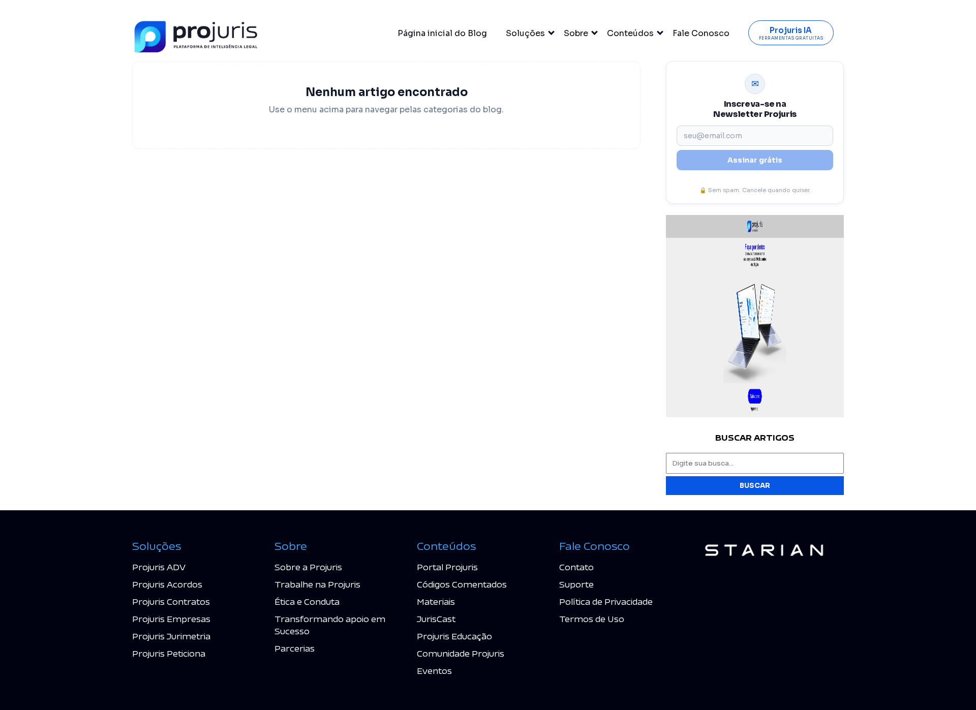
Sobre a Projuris (308, 567)
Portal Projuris (447, 567)
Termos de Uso (591, 619)
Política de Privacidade (606, 601)
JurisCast (436, 619)
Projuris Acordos (167, 584)
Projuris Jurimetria (171, 636)
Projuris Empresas (171, 619)
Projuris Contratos (171, 601)
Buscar (755, 485)
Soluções (525, 33)
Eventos (434, 670)
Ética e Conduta (307, 601)
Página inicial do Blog (442, 33)
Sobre (576, 33)
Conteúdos (630, 33)
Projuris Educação (454, 636)
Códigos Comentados (462, 584)
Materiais (436, 601)
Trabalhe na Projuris (317, 584)
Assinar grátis (755, 160)
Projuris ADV (159, 567)
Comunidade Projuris (460, 653)
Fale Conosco (701, 33)
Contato (576, 567)
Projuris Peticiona (168, 653)
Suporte (576, 584)
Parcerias (294, 648)
